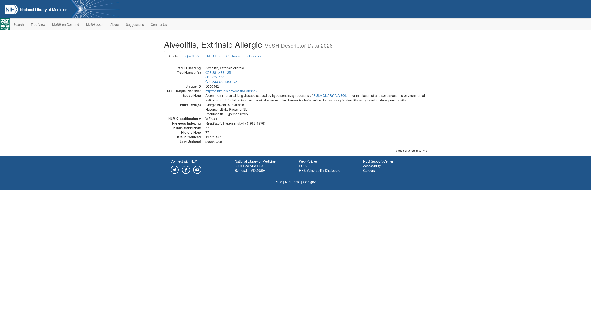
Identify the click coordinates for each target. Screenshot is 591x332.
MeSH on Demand (65, 24)
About (114, 24)
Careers (369, 170)
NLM (278, 181)
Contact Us (159, 24)
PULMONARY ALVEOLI (331, 95)
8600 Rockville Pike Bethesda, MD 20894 (250, 168)
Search (18, 24)
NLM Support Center (378, 161)
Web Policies (308, 161)
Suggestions (135, 24)
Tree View (38, 24)
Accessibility (372, 165)
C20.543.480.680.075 (221, 81)
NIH (288, 181)
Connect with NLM (184, 161)
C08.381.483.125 (218, 72)
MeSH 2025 (94, 24)
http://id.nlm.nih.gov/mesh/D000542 (231, 91)
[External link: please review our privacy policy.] (175, 169)
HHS (296, 181)
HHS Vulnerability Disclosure (319, 170)
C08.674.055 (214, 77)
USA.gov (309, 181)
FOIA (303, 165)
